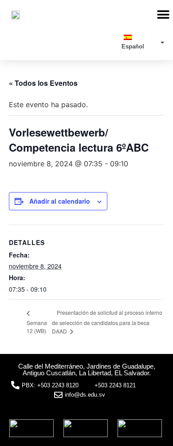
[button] (163, 14)
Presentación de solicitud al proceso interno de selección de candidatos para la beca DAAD (107, 322)
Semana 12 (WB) (37, 326)
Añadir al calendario (59, 201)
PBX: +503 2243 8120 (50, 385)
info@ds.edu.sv (85, 394)
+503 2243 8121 (115, 385)
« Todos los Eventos (43, 83)
